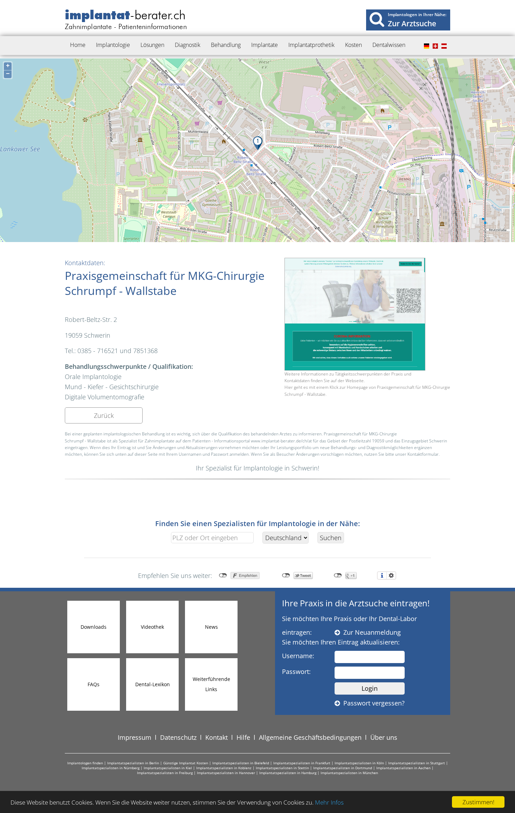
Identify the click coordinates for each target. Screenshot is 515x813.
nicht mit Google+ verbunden (338, 575)
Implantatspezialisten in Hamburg (287, 772)
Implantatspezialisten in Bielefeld (240, 762)
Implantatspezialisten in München (349, 772)
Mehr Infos (329, 802)
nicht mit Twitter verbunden (286, 575)
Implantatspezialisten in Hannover (226, 772)
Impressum (134, 737)
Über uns (383, 737)
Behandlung (226, 45)
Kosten (353, 45)
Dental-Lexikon (152, 684)
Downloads (94, 626)
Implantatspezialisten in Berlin (133, 762)
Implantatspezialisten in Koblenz (224, 767)
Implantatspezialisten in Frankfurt (301, 762)
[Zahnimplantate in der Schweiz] (434, 46)
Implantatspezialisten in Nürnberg (110, 767)
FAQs (93, 684)
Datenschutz (178, 737)
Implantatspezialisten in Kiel (168, 767)
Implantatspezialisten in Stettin (282, 767)
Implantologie (113, 45)
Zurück (104, 415)
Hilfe (243, 737)
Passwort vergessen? (372, 703)
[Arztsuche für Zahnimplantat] (377, 19)
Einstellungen (391, 575)
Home (77, 45)
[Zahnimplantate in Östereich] (443, 46)
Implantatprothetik (311, 45)
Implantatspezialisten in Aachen (403, 767)
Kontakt (216, 737)
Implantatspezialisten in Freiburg (165, 772)
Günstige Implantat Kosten (185, 762)
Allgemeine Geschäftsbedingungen (310, 737)
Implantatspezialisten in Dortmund (342, 767)
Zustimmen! (478, 802)
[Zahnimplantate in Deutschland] (425, 46)
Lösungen (152, 45)
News (211, 626)
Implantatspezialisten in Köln (359, 762)
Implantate (264, 45)
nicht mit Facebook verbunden (223, 575)
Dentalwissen (388, 45)
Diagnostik (187, 45)
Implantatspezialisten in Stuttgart (416, 762)
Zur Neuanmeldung (370, 632)
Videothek (152, 626)
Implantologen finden (85, 762)
